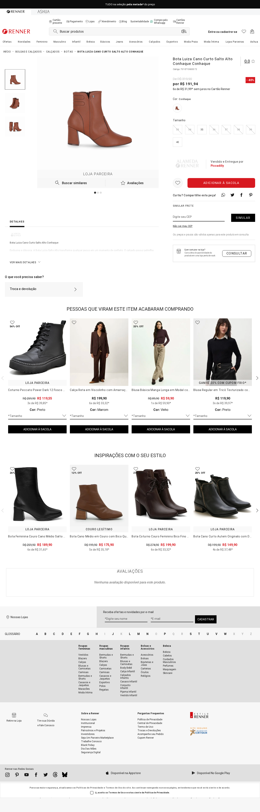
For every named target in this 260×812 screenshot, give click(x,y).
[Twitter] (45, 775)
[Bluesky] (64, 775)
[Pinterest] (17, 775)
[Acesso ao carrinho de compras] (252, 32)
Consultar (236, 253)
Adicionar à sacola (221, 183)
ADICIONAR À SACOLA (37, 429)
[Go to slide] (95, 193)
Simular (243, 217)
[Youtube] (26, 775)
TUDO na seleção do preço (130, 4)
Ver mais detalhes (23, 262)
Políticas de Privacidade (89, 788)
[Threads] (55, 775)
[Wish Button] (178, 183)
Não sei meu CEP (183, 226)
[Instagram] (7, 775)
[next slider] (2, 378)
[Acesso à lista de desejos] (243, 32)
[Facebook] (36, 775)
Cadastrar (205, 619)
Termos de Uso (114, 788)
